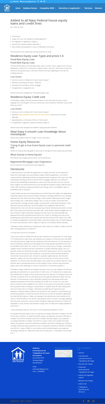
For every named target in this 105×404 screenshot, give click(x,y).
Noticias (88, 8)
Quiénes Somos (30, 8)
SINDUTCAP (82, 384)
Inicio (17, 8)
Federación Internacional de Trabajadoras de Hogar (86, 369)
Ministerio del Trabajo (85, 381)
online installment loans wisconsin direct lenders (34, 115)
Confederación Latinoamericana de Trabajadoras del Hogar (86, 358)
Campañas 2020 (47, 8)
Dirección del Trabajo (85, 364)
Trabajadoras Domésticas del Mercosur (83, 389)
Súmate (98, 8)
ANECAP (81, 353)
